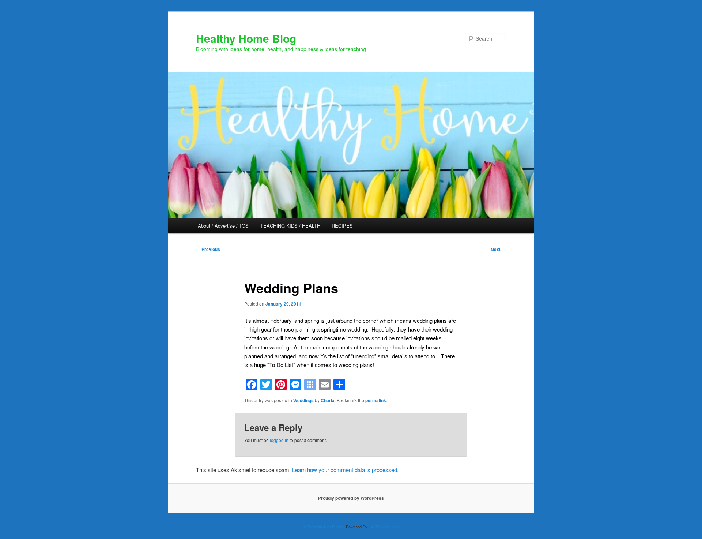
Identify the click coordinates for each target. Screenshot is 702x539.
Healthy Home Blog (246, 38)
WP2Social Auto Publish (324, 526)
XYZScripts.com (385, 526)
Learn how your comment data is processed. (345, 470)
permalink (375, 400)
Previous (208, 249)
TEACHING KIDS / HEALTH (290, 225)
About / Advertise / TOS (223, 225)
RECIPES (342, 225)
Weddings (303, 400)
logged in (279, 440)
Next (498, 249)
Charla (328, 400)
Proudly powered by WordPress (351, 498)
